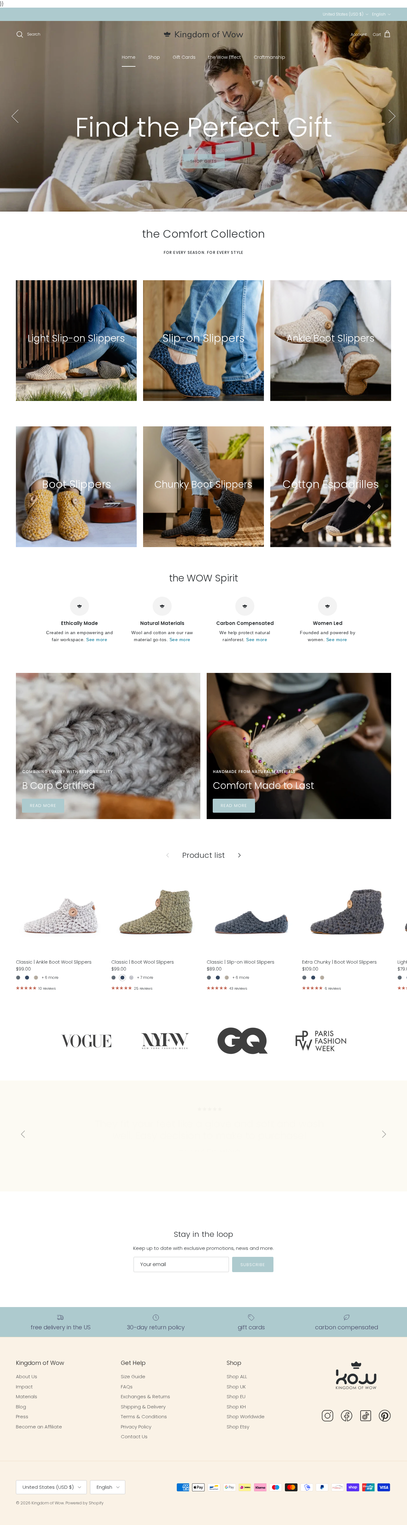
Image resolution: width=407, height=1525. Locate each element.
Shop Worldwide (246, 1416)
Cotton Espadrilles (330, 484)
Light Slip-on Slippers (76, 338)
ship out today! (235, 14)
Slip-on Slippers (203, 338)
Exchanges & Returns (145, 1396)
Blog (21, 1406)
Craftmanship (269, 57)
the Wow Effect (224, 57)
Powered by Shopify (85, 1503)
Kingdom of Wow (47, 1503)
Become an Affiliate (39, 1426)
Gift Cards (184, 57)
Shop (154, 57)
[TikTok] (365, 1416)
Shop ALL (237, 1376)
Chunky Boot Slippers (203, 484)
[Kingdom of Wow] (203, 34)
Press (22, 1416)
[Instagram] (327, 1416)
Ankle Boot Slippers (330, 338)
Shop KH (236, 1406)
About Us (26, 1376)
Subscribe (252, 1265)
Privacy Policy (136, 1426)
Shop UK (236, 1386)
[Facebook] (346, 1416)
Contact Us (134, 1436)
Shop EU (236, 1396)
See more (96, 639)
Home (128, 57)
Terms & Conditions (144, 1416)
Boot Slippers (76, 484)
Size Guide (133, 1376)
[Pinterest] (384, 1416)
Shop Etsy (238, 1426)
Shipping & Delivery (143, 1406)
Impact (24, 1386)
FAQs (127, 1386)
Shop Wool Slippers (181, 169)
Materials (238, 169)
